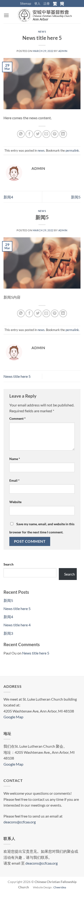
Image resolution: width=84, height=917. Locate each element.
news (42, 31)
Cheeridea (59, 887)
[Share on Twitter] (38, 134)
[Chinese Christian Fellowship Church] (45, 15)
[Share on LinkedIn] (63, 134)
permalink (72, 150)
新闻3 (8, 633)
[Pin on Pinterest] (55, 134)
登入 (37, 3)
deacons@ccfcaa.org (20, 822)
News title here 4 (17, 625)
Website (15, 502)
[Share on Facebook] (29, 134)
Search (9, 564)
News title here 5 (17, 376)
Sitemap (25, 3)
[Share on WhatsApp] (21, 134)
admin (62, 50)
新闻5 (75, 197)
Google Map (13, 717)
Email (14, 480)
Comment (17, 418)
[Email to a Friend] (46, 134)
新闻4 (8, 197)
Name (14, 459)
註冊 (47, 3)
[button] (6, 15)
